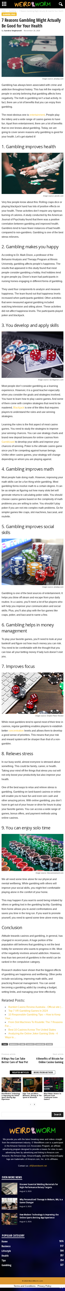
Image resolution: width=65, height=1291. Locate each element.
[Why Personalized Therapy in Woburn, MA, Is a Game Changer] (9, 1204)
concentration (16, 730)
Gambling (12, 11)
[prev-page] (30, 1104)
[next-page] (34, 1104)
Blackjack (18, 407)
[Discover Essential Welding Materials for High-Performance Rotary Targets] (9, 1189)
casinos (30, 1044)
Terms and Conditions (24, 1286)
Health (5, 1255)
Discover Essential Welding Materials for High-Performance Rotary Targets (39, 1186)
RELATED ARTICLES (20, 1072)
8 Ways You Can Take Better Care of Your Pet (15, 1060)
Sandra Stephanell (13, 30)
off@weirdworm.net (38, 1166)
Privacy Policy (44, 1286)
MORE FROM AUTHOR (43, 1072)
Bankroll (14, 1044)
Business (6, 1246)
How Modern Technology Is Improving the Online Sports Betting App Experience (11, 1096)
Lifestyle (6, 1251)
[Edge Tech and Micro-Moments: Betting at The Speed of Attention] (32, 1084)
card (22, 1044)
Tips (4, 1260)
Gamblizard (8, 441)
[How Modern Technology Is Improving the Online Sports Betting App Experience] (11, 1084)
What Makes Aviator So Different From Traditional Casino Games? (52, 1096)
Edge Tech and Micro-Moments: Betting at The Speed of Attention (32, 1095)
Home (4, 11)
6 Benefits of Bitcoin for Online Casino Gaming (49, 1060)
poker (49, 1044)
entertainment (37, 114)
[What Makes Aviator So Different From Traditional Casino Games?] (53, 1084)
